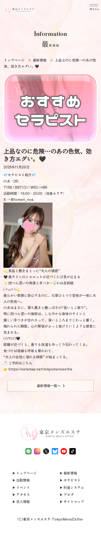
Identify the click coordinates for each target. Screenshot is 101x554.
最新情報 (70, 473)
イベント (23, 487)
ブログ (68, 494)
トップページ (26, 473)
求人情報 (23, 501)
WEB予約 (70, 544)
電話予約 (10, 544)
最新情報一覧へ (52, 386)
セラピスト (72, 480)
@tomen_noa (22, 199)
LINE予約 (30, 548)
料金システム (73, 487)
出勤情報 (23, 480)
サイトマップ (73, 501)
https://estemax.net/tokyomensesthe (40, 369)
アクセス (23, 494)
